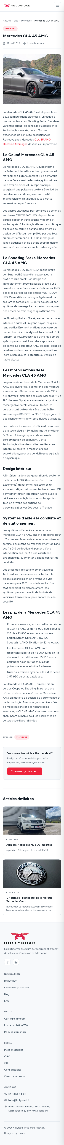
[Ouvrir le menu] (57, 5)
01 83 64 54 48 (17, 1094)
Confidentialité (12, 1069)
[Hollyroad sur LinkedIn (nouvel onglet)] (16, 962)
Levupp (21, 1133)
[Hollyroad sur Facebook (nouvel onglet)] (7, 962)
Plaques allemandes (15, 1031)
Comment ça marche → (25, 771)
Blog (16, 20)
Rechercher (10, 980)
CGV (7, 1056)
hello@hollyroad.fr (18, 1100)
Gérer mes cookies (14, 1076)
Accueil (7, 20)
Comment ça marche (16, 987)
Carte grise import (14, 1018)
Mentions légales (13, 1049)
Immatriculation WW (16, 1025)
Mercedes (26, 20)
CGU (6, 1063)
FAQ (6, 1000)
